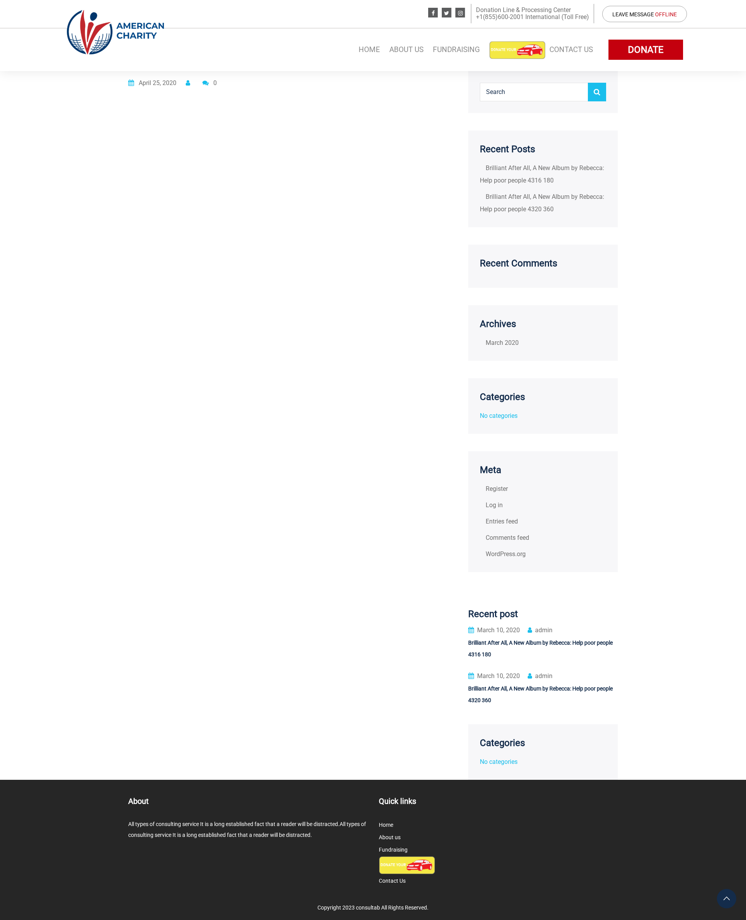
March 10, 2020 (498, 630)
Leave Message (644, 14)
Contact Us (571, 49)
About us (406, 49)
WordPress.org (506, 554)
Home (369, 49)
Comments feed (507, 537)
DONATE (646, 49)
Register (497, 488)
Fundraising (456, 49)
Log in (494, 505)
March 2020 (502, 342)
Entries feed (502, 521)
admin (544, 630)
